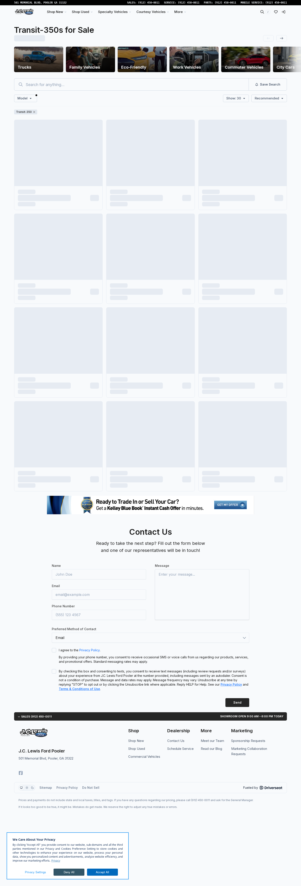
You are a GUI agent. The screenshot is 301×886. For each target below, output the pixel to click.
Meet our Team (212, 741)
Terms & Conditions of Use (79, 689)
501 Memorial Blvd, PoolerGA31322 (40, 2)
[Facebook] (21, 773)
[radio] (21, 787)
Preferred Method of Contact (74, 629)
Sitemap (45, 787)
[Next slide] (281, 38)
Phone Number (63, 606)
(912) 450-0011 (149, 2)
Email (56, 586)
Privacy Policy (89, 650)
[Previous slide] (268, 38)
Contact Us (175, 741)
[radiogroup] (27, 787)
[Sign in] (283, 11)
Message (162, 565)
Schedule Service (180, 749)
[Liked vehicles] (275, 11)
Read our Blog (211, 749)
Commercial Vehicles (144, 756)
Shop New (136, 741)
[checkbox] (54, 650)
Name (56, 565)
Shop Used (136, 749)
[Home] (24, 11)
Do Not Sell (90, 787)
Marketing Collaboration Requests (249, 751)
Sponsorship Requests (248, 741)
